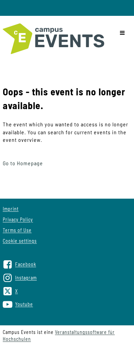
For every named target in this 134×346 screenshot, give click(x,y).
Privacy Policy (18, 219)
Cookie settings (20, 241)
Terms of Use (17, 230)
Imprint (11, 209)
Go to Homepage (23, 163)
